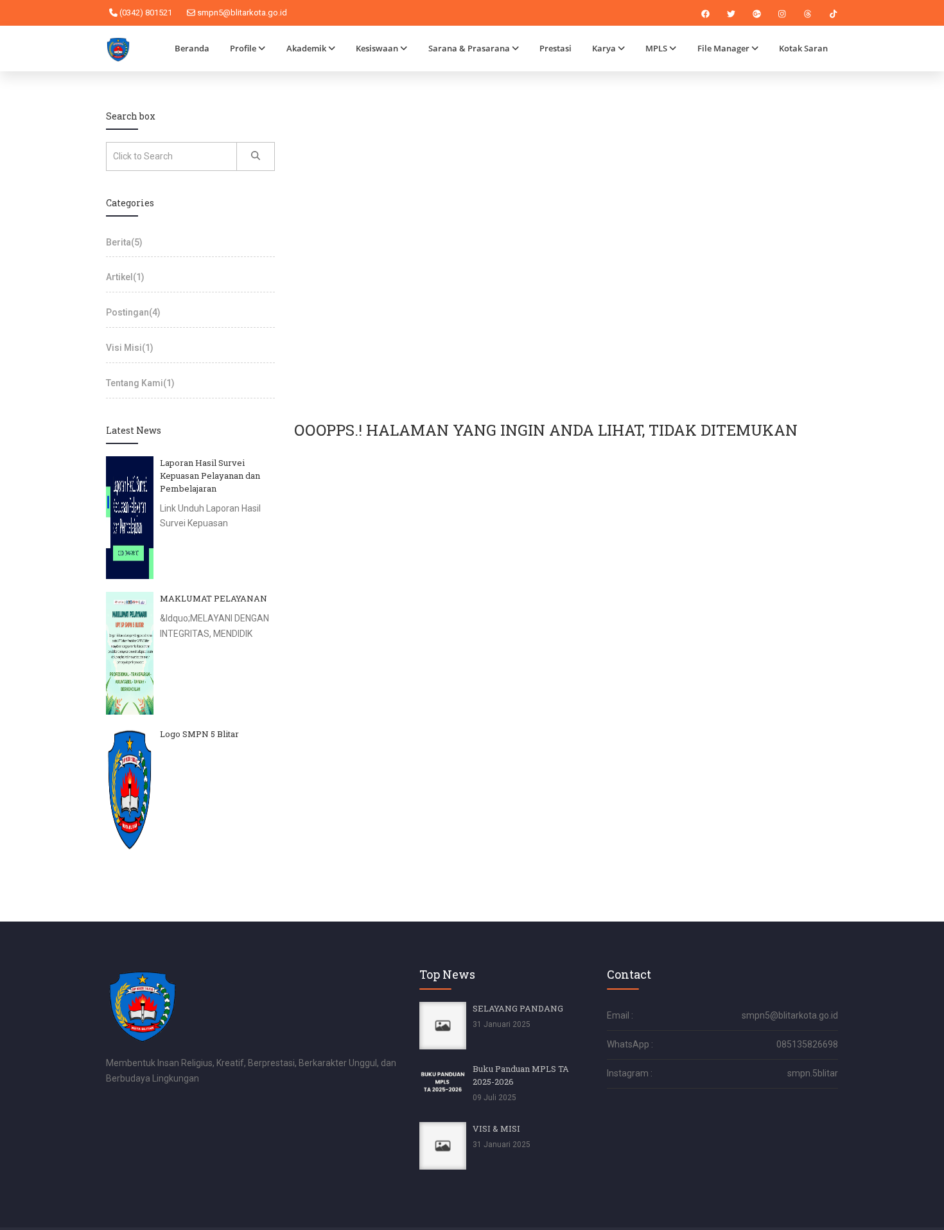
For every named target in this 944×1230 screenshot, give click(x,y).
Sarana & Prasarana (469, 48)
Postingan (133, 312)
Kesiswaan (377, 48)
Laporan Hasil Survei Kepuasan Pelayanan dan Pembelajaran (210, 475)
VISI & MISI (496, 1128)
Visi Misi (129, 348)
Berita (124, 242)
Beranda (192, 48)
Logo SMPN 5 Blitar (199, 734)
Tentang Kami (140, 383)
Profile (243, 48)
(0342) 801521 (145, 12)
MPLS (656, 48)
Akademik (306, 48)
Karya (604, 48)
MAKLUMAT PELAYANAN (213, 598)
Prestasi (555, 48)
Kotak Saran (803, 48)
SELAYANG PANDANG (518, 1008)
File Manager (723, 48)
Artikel (125, 277)
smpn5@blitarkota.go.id (241, 12)
